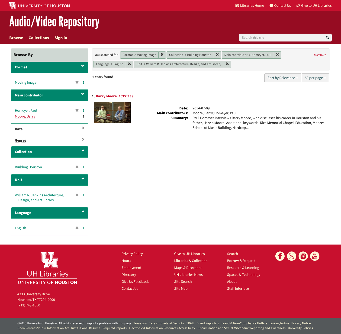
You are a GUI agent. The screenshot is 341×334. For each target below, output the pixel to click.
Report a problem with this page (109, 323)
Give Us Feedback (135, 281)
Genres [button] (20, 140)
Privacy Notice (301, 323)
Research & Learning (243, 267)
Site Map (181, 288)
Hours (126, 260)
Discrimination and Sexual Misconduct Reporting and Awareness (241, 328)
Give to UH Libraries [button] (316, 5)
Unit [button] (18, 179)
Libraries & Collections (191, 260)
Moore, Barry (25, 116)
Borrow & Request (241, 260)
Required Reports (115, 328)
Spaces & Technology (243, 274)
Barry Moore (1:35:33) (114, 96)
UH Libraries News (188, 274)
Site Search (183, 281)
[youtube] (314, 256)
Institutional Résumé (85, 328)
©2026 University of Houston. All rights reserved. (50, 323)
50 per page (314, 77)
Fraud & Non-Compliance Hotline (244, 323)
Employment (131, 267)
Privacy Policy (132, 253)
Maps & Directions (188, 267)
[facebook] (280, 256)
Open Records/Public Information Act (43, 328)
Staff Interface (238, 288)
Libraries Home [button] (252, 5)
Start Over (320, 55)
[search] (327, 37)
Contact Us (130, 288)
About (232, 281)
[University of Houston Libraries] (47, 268)
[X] (291, 256)
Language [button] (23, 212)
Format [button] (21, 67)
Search (232, 253)
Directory (129, 274)
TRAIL (190, 323)
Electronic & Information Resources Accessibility (162, 328)
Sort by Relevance (281, 77)
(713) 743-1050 (28, 305)
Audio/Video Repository (54, 22)
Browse (16, 38)
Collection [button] (23, 151)
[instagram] (303, 256)
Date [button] (19, 129)
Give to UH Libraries (189, 253)
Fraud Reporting (208, 323)
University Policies (300, 328)
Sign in (61, 38)
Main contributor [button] (29, 95)
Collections (39, 38)
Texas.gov (140, 323)
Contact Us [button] (282, 5)
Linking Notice (279, 323)
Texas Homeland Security (166, 323)
